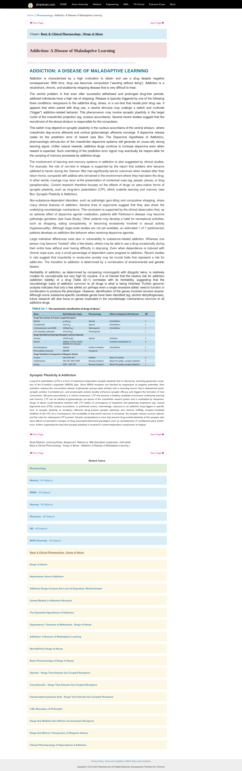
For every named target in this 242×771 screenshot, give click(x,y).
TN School (138, 4)
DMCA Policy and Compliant (138, 761)
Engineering (112, 4)
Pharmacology (45, 15)
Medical (97, 4)
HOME (63, 4)
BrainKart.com (45, 4)
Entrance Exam (157, 4)
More (172, 4)
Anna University (80, 4)
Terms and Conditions (114, 761)
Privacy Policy (97, 761)
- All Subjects (41, 480)
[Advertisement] (193, 63)
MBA (125, 4)
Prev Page (37, 23)
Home (30, 15)
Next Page (156, 23)
